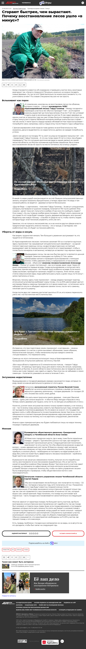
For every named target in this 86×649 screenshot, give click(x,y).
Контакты (19, 605)
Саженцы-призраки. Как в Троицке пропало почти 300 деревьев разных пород (25, 565)
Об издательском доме (24, 602)
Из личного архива (43, 80)
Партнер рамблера (34, 641)
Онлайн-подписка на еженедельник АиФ (47, 602)
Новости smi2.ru (9, 596)
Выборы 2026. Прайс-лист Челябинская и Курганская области (36, 610)
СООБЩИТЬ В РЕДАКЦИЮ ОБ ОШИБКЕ (70, 610)
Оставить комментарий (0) (68, 533)
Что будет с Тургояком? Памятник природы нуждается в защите (46, 333)
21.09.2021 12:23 (6, 8)
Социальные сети (31, 605)
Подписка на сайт (70, 602)
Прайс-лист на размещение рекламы (51, 605)
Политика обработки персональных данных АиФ (32, 607)
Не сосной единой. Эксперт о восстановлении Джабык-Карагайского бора (46, 183)
